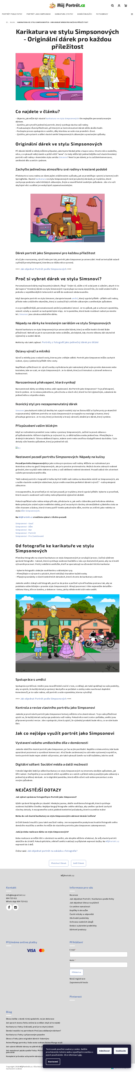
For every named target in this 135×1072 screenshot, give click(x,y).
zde (80, 1055)
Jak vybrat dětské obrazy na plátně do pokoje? (27, 1046)
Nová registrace (77, 978)
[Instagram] (16, 907)
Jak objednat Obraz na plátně (84, 902)
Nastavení (53, 1061)
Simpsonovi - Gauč (24, 523)
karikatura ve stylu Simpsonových (62, 118)
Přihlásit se (76, 972)
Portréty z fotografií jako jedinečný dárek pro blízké (70, 342)
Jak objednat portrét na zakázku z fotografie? (52, 851)
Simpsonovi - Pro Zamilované (30, 536)
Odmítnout (104, 1050)
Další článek (78, 863)
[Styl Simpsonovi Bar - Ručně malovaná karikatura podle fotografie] (67, 448)
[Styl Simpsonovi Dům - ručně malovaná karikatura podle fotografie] (67, 633)
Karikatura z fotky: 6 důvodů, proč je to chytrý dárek (30, 1027)
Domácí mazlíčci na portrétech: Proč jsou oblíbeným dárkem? (33, 1031)
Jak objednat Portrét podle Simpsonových (43, 269)
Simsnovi (63, 157)
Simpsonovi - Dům (24, 526)
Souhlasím (121, 1050)
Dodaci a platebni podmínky (83, 925)
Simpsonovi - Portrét (26, 533)
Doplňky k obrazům (79, 910)
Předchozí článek (58, 863)
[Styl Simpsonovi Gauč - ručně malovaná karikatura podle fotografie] (67, 218)
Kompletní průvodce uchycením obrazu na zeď (26, 1056)
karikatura (41, 179)
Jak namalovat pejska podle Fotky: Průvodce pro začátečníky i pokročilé (34, 1051)
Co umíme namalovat (80, 906)
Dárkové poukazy (78, 929)
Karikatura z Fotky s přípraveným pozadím (25, 1035)
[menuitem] (12, 14)
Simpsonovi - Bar (24, 529)
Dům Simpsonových (30, 510)
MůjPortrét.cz (26, 517)
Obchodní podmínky (79, 918)
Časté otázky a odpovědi (82, 914)
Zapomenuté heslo (79, 982)
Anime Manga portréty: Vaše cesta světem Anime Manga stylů (34, 1042)
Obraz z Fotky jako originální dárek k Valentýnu (27, 1039)
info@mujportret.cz (15, 895)
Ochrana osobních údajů (81, 921)
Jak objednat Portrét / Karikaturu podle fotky (92, 898)
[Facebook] (9, 907)
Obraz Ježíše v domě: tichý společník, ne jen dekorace (30, 1019)
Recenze (74, 895)
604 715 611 (11, 898)
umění (75, 298)
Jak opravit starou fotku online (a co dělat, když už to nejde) (33, 1023)
